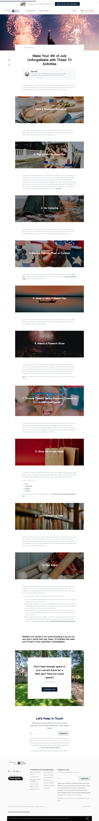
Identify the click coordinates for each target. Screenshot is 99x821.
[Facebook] (8, 771)
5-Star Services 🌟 (30, 10)
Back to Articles (29, 47)
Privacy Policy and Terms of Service (50, 747)
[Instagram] (20, 771)
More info (71, 818)
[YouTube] (17, 771)
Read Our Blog (47, 780)
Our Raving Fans (44, 10)
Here (23, 376)
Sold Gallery (47, 788)
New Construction (48, 772)
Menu (75, 10)
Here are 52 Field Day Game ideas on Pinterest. (62, 621)
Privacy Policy (87, 806)
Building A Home (34, 789)
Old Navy (27, 490)
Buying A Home (34, 784)
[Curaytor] (15, 780)
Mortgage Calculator (49, 785)
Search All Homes (48, 775)
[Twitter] (11, 771)
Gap (26, 483)
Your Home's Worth (49, 777)
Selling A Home (34, 786)
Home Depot (28, 486)
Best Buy (27, 488)
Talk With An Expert (49, 783)
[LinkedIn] (14, 771)
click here (58, 188)
